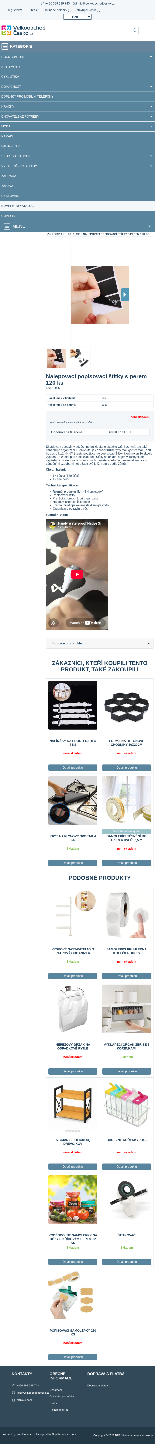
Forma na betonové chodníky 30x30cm (126, 743)
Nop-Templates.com (64, 1434)
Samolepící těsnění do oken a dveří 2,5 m (126, 838)
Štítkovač (127, 1235)
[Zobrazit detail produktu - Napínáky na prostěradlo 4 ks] (72, 705)
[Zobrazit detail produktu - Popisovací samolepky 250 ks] (72, 1294)
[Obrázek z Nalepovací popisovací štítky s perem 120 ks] (56, 358)
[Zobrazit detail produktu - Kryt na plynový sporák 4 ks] (72, 800)
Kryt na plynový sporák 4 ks (73, 838)
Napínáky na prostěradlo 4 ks (73, 743)
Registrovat (14, 10)
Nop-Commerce (26, 1434)
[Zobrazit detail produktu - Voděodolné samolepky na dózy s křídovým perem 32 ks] (72, 1199)
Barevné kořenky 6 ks (126, 1140)
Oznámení (56, 1389)
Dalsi (125, 294)
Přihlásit (32, 10)
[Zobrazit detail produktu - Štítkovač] (126, 1199)
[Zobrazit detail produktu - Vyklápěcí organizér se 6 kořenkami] (126, 1009)
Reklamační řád (59, 1409)
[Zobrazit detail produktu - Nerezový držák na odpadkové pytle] (72, 1009)
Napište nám (24, 1399)
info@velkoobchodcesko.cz (96, 3)
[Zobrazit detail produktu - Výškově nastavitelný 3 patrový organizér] (72, 913)
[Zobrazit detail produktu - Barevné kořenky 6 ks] (126, 1104)
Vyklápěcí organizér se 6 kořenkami (126, 1046)
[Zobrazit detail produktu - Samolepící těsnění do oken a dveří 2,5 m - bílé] (126, 800)
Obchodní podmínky (62, 1396)
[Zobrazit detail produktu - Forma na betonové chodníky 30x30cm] (126, 705)
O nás (53, 1403)
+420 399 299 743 (28, 1385)
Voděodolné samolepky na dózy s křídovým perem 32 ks (73, 1239)
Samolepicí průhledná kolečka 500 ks (126, 951)
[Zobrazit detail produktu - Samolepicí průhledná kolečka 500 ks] (126, 913)
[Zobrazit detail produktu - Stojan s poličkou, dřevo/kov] (72, 1104)
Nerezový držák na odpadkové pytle (73, 1046)
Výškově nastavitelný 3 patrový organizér (73, 951)
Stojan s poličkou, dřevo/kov (73, 1142)
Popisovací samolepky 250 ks (73, 1332)
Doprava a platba (97, 1385)
